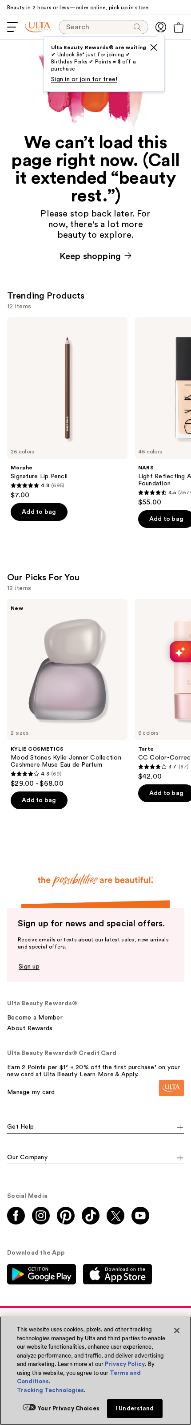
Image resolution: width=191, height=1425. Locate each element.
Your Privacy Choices (68, 1408)
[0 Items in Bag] (178, 27)
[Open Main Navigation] (12, 27)
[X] (153, 47)
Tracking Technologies (50, 1390)
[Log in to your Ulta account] (160, 27)
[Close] (177, 1330)
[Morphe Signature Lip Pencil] (67, 408)
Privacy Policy (125, 1364)
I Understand (134, 1408)
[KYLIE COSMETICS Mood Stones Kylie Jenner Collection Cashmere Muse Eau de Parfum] (67, 693)
